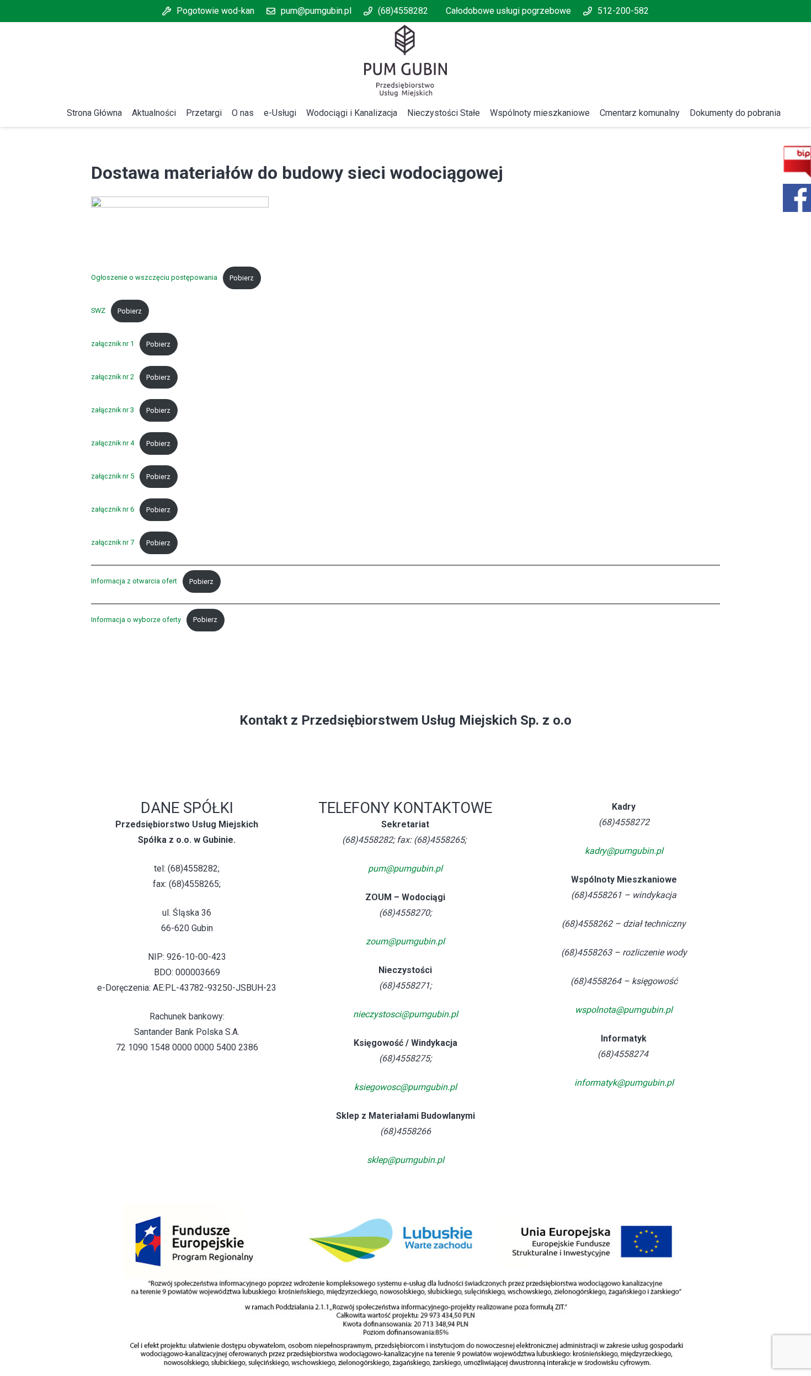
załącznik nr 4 (112, 443)
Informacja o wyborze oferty (136, 619)
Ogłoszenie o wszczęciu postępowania (154, 278)
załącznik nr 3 (112, 410)
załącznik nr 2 (112, 377)
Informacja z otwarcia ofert (134, 581)
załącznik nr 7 (112, 543)
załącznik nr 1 (112, 344)
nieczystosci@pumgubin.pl (405, 1014)
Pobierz (242, 278)
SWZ (98, 311)
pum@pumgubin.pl (405, 868)
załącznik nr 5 (112, 476)
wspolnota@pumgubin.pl (624, 1010)
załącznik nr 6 (112, 510)
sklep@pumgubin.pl (405, 1160)
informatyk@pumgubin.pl (624, 1082)
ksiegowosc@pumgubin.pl (405, 1087)
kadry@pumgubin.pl (624, 851)
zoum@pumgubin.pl (405, 941)
